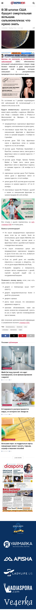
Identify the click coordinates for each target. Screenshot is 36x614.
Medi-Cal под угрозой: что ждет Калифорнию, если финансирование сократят (16, 374)
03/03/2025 (5, 451)
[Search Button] (34, 3)
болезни (19, 326)
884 (11, 414)
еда (25, 326)
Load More (18, 457)
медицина (13, 329)
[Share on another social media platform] (31, 335)
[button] (18, 487)
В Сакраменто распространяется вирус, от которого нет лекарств (15, 410)
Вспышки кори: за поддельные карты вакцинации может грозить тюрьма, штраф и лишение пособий (17, 446)
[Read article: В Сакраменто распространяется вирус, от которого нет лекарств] (18, 395)
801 (11, 451)
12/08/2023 (4, 28)
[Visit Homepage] (18, 3)
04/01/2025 (5, 380)
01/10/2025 (5, 414)
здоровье (5, 329)
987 (11, 380)
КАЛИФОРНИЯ (7, 368)
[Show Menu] (2, 3)
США (20, 329)
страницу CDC (24, 322)
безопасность (10, 326)
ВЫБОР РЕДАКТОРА (9, 439)
